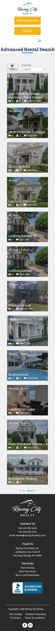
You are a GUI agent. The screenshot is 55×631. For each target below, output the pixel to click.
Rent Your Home (27, 571)
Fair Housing (15, 614)
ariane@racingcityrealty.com (30, 535)
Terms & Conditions (35, 618)
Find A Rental (27, 568)
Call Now (27, 31)
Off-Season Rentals (27, 20)
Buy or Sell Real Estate (27, 575)
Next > (31, 490)
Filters (13, 69)
